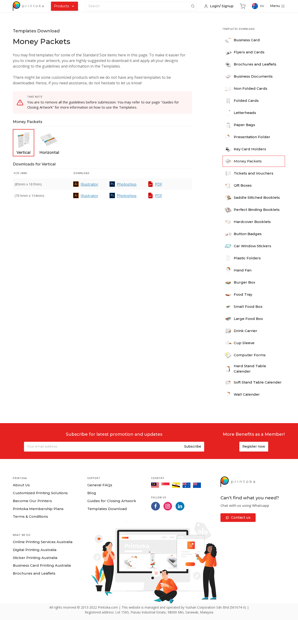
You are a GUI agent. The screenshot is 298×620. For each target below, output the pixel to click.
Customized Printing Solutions (40, 493)
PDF (158, 184)
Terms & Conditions (30, 516)
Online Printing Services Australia (42, 542)
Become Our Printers (32, 501)
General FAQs (99, 485)
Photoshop (126, 184)
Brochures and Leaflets (34, 573)
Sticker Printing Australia (35, 557)
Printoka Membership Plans (38, 509)
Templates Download (107, 509)
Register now (253, 446)
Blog (91, 493)
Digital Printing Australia (34, 550)
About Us (21, 485)
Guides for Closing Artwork (111, 501)
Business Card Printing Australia (42, 565)
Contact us (241, 517)
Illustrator (89, 184)
